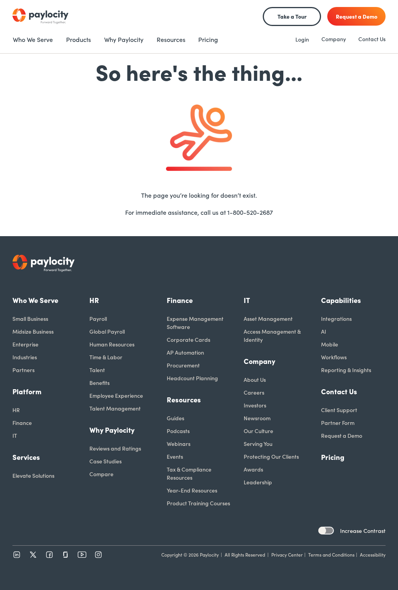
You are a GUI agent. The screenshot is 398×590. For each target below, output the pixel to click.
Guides (175, 418)
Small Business (30, 318)
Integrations (336, 318)
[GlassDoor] (65, 554)
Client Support (339, 410)
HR (16, 410)
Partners (23, 370)
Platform (27, 391)
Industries (24, 357)
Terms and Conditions (331, 554)
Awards (253, 469)
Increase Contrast (363, 530)
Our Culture (258, 431)
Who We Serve (35, 300)
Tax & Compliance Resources (189, 473)
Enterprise (25, 344)
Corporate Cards (188, 339)
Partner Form (337, 422)
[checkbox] (326, 530)
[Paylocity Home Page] (40, 16)
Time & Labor (105, 357)
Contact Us (372, 39)
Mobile (329, 344)
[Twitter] (33, 554)
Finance (22, 422)
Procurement (183, 365)
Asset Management (268, 318)
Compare (101, 474)
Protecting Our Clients (271, 456)
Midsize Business (33, 331)
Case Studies (105, 461)
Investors (255, 405)
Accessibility (373, 554)
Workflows (334, 357)
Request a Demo (341, 435)
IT (14, 435)
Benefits (99, 382)
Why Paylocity (111, 430)
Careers (254, 392)
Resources (184, 399)
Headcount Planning (192, 378)
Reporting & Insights (346, 370)
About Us (255, 379)
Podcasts (178, 431)
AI (323, 331)
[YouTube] (82, 554)
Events (175, 456)
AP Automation (185, 352)
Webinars (178, 443)
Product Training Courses (198, 503)
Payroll (98, 318)
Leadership (258, 482)
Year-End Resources (192, 490)
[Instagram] (98, 554)
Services (26, 457)
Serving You (258, 443)
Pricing (332, 457)
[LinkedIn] (16, 554)
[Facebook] (49, 554)
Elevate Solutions (33, 475)
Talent (97, 370)
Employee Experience (116, 395)
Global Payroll (107, 331)
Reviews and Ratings (115, 448)
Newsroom (257, 418)
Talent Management (115, 408)
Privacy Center (287, 554)
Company (333, 39)
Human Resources (111, 344)
